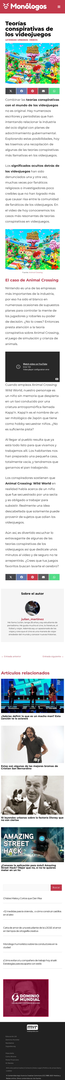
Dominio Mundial (12, 1040)
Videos (33, 40)
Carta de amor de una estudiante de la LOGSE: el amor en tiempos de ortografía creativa (32, 929)
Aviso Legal (37, 1068)
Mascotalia (10, 1053)
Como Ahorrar (11, 1057)
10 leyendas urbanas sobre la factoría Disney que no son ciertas (32, 819)
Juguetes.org (11, 1046)
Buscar (56, 887)
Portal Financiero (12, 1060)
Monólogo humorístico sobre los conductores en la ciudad (30, 946)
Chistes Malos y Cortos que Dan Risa (22, 898)
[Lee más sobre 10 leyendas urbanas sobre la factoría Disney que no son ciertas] (32, 795)
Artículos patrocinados (14, 1068)
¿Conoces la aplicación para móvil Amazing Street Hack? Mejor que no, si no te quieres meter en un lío (28, 868)
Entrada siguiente (53, 656)
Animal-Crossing (36, 272)
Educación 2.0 (11, 1036)
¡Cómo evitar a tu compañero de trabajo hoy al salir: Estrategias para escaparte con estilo (30, 962)
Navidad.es (10, 1043)
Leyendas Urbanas (16, 40)
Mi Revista (9, 1063)
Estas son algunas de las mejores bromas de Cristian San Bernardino (29, 767)
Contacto (28, 1068)
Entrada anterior (11, 656)
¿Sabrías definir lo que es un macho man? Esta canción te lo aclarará (31, 717)
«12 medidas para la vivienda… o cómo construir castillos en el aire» (32, 913)
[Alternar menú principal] (59, 7)
